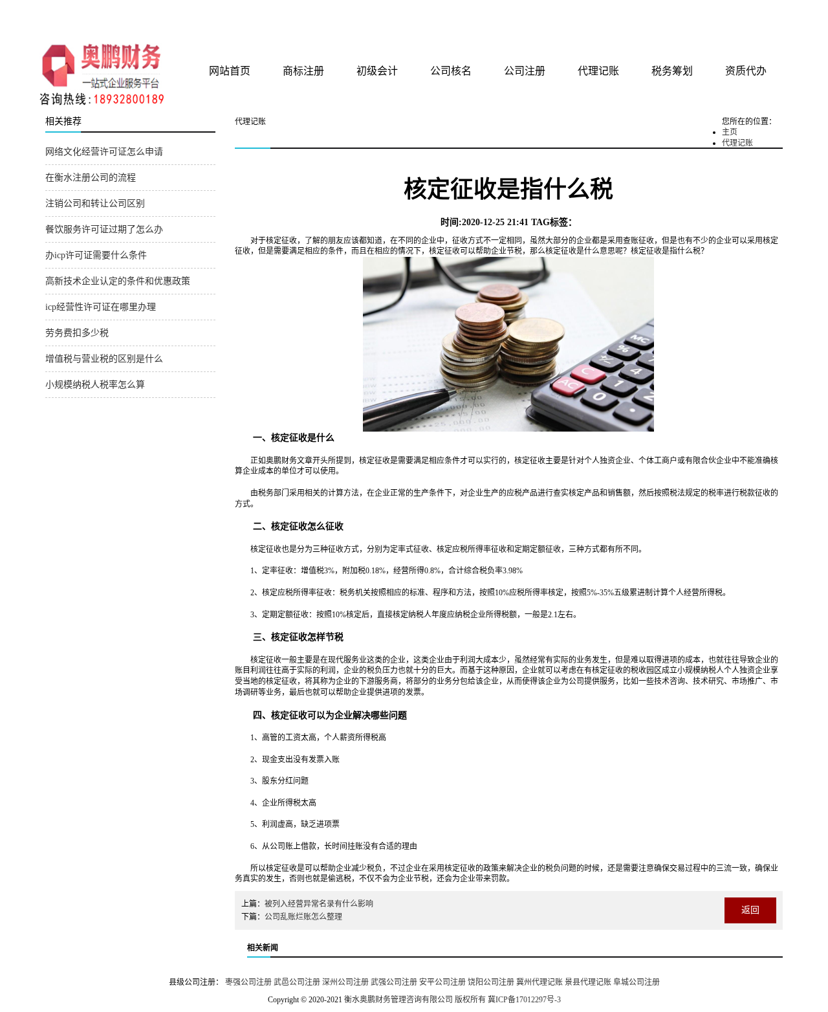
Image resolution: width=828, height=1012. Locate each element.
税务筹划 (672, 70)
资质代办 (746, 70)
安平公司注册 (442, 982)
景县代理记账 (588, 982)
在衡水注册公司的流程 (90, 177)
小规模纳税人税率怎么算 (95, 385)
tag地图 (737, 14)
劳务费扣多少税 (77, 333)
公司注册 (524, 70)
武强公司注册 (394, 982)
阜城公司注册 (636, 982)
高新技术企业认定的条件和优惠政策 (117, 281)
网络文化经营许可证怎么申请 (104, 152)
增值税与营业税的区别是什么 (104, 359)
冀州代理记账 (539, 982)
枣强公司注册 (248, 982)
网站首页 (229, 70)
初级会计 (377, 70)
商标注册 (303, 70)
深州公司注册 (345, 982)
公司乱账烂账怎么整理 (303, 916)
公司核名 (451, 70)
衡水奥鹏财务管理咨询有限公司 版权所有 (415, 999)
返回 (750, 910)
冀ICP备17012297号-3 (524, 999)
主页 (729, 132)
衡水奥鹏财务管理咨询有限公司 (199, 19)
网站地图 (765, 14)
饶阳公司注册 (491, 982)
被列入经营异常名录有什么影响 (319, 903)
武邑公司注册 (297, 982)
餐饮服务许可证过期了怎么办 (104, 229)
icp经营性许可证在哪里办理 (100, 307)
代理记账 (598, 70)
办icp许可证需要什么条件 (96, 255)
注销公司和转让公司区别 (95, 203)
